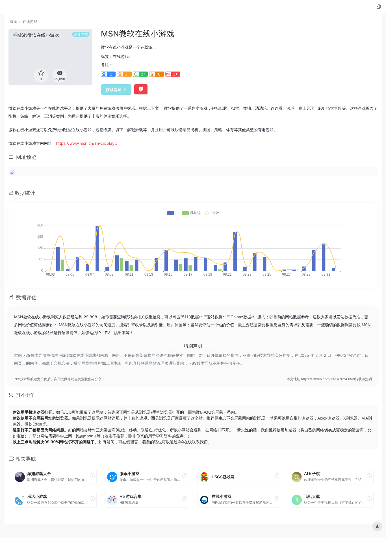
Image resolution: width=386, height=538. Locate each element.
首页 (13, 21)
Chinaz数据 (241, 316)
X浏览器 (350, 418)
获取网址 (114, 89)
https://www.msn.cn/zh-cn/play (85, 143)
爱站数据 (215, 316)
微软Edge (33, 424)
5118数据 (190, 316)
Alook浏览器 (328, 418)
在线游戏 (30, 21)
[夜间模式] (378, 7)
